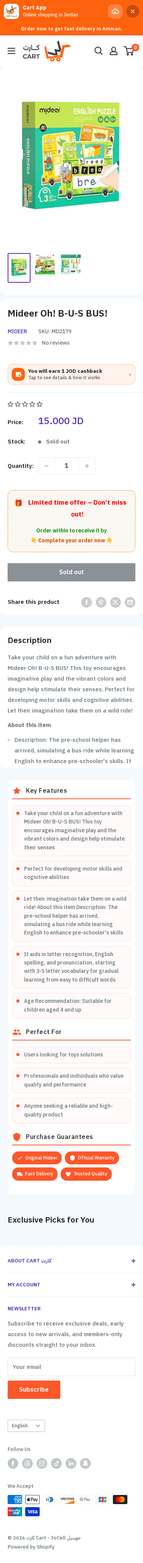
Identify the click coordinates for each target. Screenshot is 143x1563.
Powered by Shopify (31, 1546)
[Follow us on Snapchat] (85, 1463)
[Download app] (115, 11)
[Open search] (99, 51)
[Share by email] (130, 602)
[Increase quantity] (87, 466)
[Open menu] (11, 51)
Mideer (17, 332)
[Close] (132, 11)
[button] (26, 404)
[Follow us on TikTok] (56, 1463)
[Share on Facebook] (86, 602)
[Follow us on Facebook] (13, 1463)
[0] (129, 50)
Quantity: (21, 466)
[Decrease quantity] (47, 466)
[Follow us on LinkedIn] (71, 1463)
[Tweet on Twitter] (115, 602)
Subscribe (34, 1389)
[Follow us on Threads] (27, 1463)
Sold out (71, 572)
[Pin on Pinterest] (101, 602)
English (20, 1425)
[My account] (113, 51)
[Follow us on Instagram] (42, 1463)
